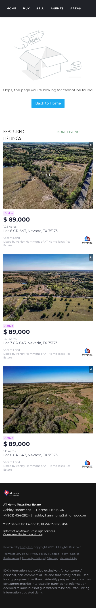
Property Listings (33, 558)
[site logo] (13, 498)
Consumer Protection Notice (22, 534)
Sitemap (52, 558)
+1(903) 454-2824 (16, 515)
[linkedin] (14, 599)
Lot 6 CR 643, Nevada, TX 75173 (30, 231)
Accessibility (68, 558)
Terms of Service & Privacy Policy (25, 553)
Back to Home (48, 103)
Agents (57, 8)
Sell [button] (40, 8)
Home (11, 8)
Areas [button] (75, 8)
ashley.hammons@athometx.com (61, 515)
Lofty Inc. (26, 547)
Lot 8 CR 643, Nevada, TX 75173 (30, 455)
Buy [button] (26, 8)
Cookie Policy (59, 553)
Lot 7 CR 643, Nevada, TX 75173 (30, 343)
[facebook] (5, 599)
